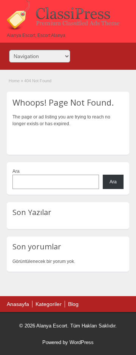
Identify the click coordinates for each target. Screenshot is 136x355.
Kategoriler (49, 304)
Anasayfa (18, 304)
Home (14, 80)
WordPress (82, 342)
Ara (16, 171)
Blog (73, 304)
